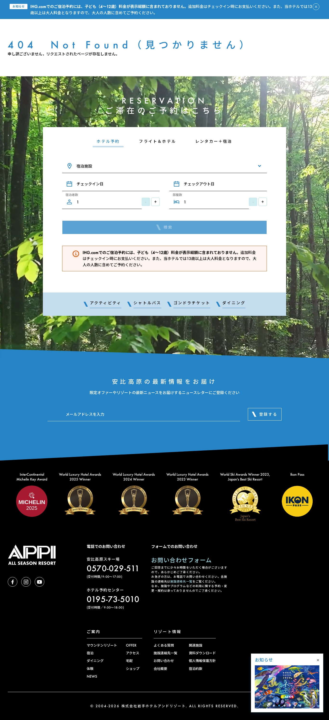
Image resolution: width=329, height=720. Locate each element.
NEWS (92, 676)
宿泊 (90, 653)
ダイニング (95, 660)
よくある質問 (164, 645)
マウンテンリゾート (102, 645)
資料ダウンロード (202, 653)
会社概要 (160, 668)
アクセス (132, 653)
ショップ (132, 668)
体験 (90, 668)
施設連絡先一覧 (181, 581)
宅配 (129, 660)
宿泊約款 (195, 668)
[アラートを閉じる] (316, 6)
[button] (274, 706)
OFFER (131, 645)
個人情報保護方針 (202, 660)
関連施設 (195, 645)
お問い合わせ (164, 660)
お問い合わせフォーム (181, 560)
